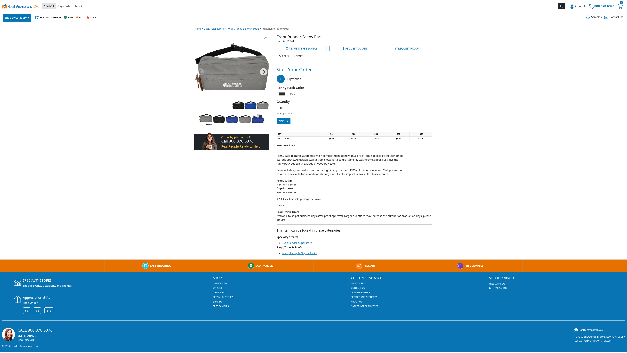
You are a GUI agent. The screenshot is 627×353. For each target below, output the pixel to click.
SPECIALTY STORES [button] (50, 17)
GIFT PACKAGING (498, 287)
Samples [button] (596, 17)
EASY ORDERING (160, 266)
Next (282, 121)
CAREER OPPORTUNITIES (364, 306)
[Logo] (20, 6)
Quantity (283, 102)
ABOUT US (356, 301)
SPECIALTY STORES (223, 297)
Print (300, 56)
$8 (37, 310)
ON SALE (217, 287)
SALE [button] (93, 17)
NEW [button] (70, 17)
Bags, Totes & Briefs (215, 28)
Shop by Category (16, 17)
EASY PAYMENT (265, 266)
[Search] (561, 6)
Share (285, 56)
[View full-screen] (265, 38)
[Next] (263, 71)
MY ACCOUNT (358, 283)
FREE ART (369, 266)
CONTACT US (358, 287)
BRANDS (217, 301)
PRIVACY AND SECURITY (364, 297)
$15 (49, 310)
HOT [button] (81, 17)
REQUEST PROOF (408, 48)
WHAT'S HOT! (220, 292)
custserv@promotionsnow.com (593, 340)
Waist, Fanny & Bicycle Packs (243, 28)
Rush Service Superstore (297, 243)
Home (198, 28)
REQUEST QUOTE (356, 48)
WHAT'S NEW (220, 283)
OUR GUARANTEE (360, 292)
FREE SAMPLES (474, 266)
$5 (26, 310)
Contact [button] (616, 17)
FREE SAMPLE (303, 48)
